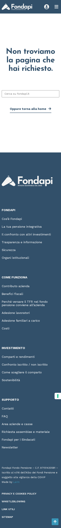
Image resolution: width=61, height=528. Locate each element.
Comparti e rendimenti (18, 356)
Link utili (8, 509)
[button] (56, 7)
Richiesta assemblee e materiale (26, 432)
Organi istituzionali (15, 257)
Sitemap (7, 517)
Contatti (8, 408)
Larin (16, 482)
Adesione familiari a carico (21, 320)
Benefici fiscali (12, 294)
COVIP (41, 477)
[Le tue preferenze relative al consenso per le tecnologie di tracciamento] (58, 396)
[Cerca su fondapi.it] (30, 93)
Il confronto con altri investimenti (26, 234)
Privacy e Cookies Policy (19, 493)
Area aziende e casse (17, 424)
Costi (5, 328)
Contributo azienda (15, 286)
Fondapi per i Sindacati (18, 439)
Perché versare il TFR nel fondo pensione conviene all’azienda (25, 303)
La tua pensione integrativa (22, 226)
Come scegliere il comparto (22, 372)
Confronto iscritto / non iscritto (25, 364)
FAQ (5, 416)
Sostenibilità (11, 380)
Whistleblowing (13, 501)
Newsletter (10, 447)
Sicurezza (9, 250)
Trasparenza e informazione (22, 242)
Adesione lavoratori (16, 313)
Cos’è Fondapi (12, 219)
